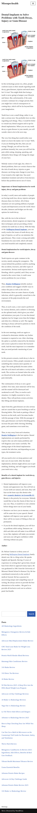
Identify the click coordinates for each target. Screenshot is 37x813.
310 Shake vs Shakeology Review (14, 791)
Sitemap (4, 807)
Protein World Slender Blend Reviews (15, 655)
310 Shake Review (8, 667)
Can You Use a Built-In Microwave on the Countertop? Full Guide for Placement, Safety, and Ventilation (18, 735)
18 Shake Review (8, 679)
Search (31, 614)
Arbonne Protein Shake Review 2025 (15, 785)
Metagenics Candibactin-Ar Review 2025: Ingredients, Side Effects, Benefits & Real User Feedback (17, 752)
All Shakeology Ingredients (12, 626)
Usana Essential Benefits (11, 767)
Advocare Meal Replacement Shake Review (17, 641)
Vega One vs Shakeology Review (13, 706)
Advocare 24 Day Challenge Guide (14, 779)
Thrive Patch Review (9, 744)
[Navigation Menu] (33, 3)
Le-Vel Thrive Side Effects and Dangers (16, 712)
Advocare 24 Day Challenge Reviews (15, 694)
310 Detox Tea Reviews (10, 673)
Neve (3, 811)
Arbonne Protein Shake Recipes (13, 773)
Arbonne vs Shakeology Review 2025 (15, 718)
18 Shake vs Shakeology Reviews (14, 700)
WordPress (19, 811)
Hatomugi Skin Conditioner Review (14, 661)
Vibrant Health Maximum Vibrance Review (17, 761)
